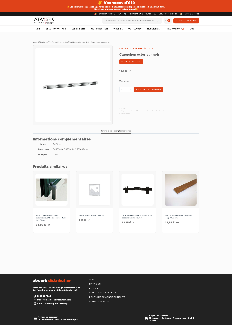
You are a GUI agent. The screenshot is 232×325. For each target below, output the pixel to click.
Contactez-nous (99, 301)
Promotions (174, 29)
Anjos (128, 113)
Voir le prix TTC (131, 61)
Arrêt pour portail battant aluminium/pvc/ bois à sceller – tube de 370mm (51, 217)
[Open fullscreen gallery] (110, 122)
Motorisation (99, 29)
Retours (94, 288)
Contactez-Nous (186, 21)
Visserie (118, 29)
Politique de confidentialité (107, 297)
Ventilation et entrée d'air (136, 48)
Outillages (135, 29)
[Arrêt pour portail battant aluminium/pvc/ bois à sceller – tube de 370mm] (51, 190)
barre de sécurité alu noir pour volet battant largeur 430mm (137, 216)
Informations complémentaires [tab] (116, 131)
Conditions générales (102, 292)
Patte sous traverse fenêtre (91, 215)
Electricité (79, 29)
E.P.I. (38, 29)
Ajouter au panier (148, 89)
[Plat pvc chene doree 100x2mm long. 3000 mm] (181, 190)
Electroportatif (56, 29)
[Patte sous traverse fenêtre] (95, 190)
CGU (192, 29)
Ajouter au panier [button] (94, 229)
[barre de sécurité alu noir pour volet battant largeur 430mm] (138, 190)
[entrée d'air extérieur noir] (73, 85)
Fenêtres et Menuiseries (137, 111)
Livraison (95, 284)
